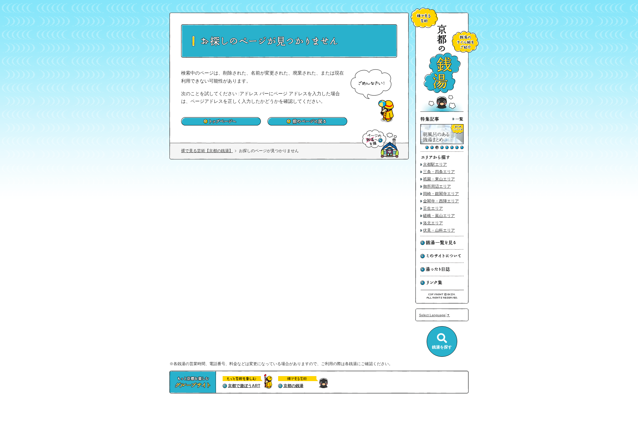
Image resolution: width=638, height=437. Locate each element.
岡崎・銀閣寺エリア (441, 193)
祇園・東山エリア (439, 179)
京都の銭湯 (293, 385)
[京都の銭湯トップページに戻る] (442, 110)
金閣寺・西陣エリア (441, 201)
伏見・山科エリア (439, 230)
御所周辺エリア (437, 186)
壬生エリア (433, 208)
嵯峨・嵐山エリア (439, 215)
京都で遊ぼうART (244, 385)
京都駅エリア (435, 164)
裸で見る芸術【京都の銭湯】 (207, 150)
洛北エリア (433, 223)
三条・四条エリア (439, 171)
